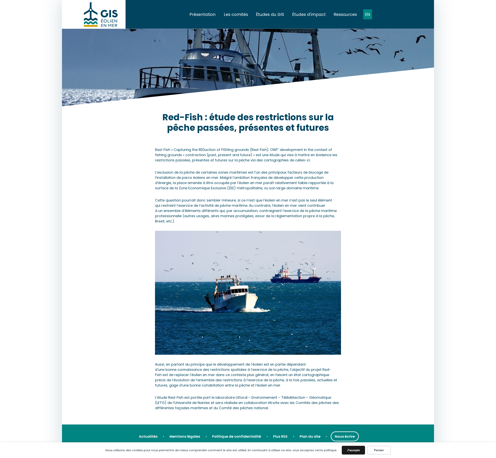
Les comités (236, 14)
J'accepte (353, 450)
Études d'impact (309, 14)
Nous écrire (345, 436)
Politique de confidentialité (236, 436)
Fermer (379, 450)
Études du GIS (270, 14)
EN (367, 14)
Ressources (345, 14)
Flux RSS (280, 436)
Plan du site (310, 436)
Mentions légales (185, 436)
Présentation (202, 14)
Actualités (148, 436)
